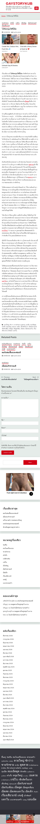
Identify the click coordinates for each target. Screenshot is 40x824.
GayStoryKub (19, 3)
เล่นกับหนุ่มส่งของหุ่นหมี (11, 524)
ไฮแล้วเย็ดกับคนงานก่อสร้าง (20, 608)
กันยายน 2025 (8, 674)
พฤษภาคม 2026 (8, 646)
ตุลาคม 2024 (7, 712)
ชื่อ (2, 420)
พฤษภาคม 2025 (8, 688)
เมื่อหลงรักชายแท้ (9, 366)
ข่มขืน (5, 545)
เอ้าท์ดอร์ (9, 330)
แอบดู (25, 800)
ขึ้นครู (3, 757)
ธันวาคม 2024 (8, 705)
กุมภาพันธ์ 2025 (8, 698)
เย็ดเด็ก (21, 346)
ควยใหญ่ (5, 230)
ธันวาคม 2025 (8, 663)
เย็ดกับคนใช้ (12, 784)
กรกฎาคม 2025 (8, 681)
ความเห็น (5, 398)
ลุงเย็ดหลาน (30, 772)
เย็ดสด (23, 329)
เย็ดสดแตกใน (29, 329)
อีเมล (3, 428)
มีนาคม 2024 (7, 736)
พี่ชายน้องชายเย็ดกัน (14, 768)
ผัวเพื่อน (3, 768)
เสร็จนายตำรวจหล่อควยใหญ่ (12, 520)
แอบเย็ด (31, 799)
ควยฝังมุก (11, 761)
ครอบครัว (31, 757)
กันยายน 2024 (8, 715)
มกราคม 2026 (8, 660)
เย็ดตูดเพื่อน (16, 329)
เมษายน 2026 (7, 649)
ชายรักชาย (5, 23)
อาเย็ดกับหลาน (5, 780)
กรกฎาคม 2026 (8, 639)
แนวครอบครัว (11, 349)
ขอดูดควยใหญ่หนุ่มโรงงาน (20, 604)
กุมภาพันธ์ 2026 (8, 656)
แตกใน (4, 281)
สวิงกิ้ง (12, 23)
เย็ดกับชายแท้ (32, 23)
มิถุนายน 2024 (8, 726)
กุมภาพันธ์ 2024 (8, 740)
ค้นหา (30, 462)
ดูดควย (31, 164)
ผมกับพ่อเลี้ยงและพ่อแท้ (11, 352)
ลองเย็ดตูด (33, 325)
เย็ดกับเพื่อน (5, 329)
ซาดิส (17, 765)
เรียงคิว (36, 792)
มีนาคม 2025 (7, 695)
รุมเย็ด (27, 325)
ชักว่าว (12, 325)
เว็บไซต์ (3, 435)
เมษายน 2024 (7, 733)
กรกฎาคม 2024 (8, 722)
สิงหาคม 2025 (8, 677)
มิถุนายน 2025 (8, 684)
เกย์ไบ (18, 23)
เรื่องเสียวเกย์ (6, 25)
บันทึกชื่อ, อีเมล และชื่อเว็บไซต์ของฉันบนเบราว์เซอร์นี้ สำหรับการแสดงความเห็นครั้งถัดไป (18, 446)
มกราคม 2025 (8, 701)
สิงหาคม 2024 (8, 719)
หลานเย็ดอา (25, 776)
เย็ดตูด (27, 101)
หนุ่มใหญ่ (8, 327)
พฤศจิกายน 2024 (8, 708)
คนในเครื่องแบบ (7, 344)
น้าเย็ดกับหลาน (33, 765)
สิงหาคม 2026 (8, 636)
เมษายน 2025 (7, 691)
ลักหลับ (23, 771)
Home (3, 16)
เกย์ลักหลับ (6, 559)
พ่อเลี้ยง (30, 768)
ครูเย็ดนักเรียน (4, 761)
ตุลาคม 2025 (7, 670)
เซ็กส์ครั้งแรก (24, 327)
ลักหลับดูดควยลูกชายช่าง (11, 527)
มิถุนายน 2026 (8, 643)
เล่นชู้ (3, 349)
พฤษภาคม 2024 (8, 729)
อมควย (30, 177)
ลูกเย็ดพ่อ (3, 776)
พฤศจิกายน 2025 (8, 667)
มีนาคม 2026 (7, 653)
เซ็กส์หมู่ (23, 23)
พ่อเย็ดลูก (25, 768)
